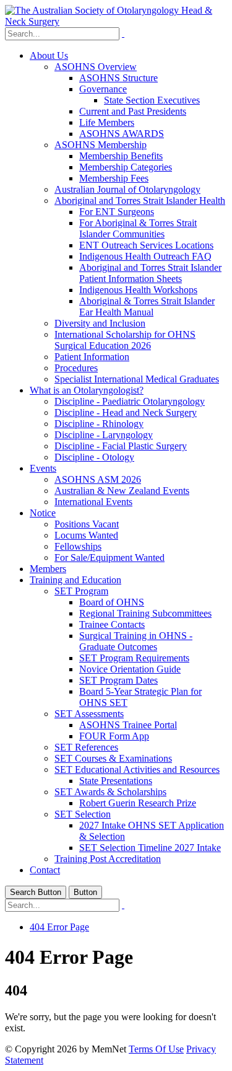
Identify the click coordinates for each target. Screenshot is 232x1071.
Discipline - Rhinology (99, 423)
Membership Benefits (121, 156)
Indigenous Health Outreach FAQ (145, 256)
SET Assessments (89, 713)
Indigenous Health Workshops (138, 289)
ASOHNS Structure (118, 78)
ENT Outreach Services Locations (146, 245)
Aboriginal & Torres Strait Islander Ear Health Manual (147, 306)
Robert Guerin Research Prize (137, 803)
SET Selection (82, 814)
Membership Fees (113, 178)
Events (43, 468)
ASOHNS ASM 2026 (97, 479)
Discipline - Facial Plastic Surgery (120, 446)
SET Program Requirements (134, 658)
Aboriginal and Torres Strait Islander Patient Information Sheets (150, 273)
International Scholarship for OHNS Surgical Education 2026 (124, 340)
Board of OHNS (111, 602)
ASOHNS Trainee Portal (128, 725)
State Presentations (115, 780)
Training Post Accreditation (107, 858)
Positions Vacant (86, 524)
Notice (43, 513)
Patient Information (91, 356)
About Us (49, 55)
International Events (93, 501)
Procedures (76, 368)
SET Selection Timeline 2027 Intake (150, 847)
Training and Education (75, 580)
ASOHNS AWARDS (121, 133)
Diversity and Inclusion (99, 323)
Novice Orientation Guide (130, 669)
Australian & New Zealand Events (121, 490)
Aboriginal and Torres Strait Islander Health (139, 200)
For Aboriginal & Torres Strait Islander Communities (138, 228)
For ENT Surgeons (116, 211)
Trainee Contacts (112, 624)
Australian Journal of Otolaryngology (127, 189)
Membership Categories (125, 167)
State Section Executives (152, 100)
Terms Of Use (156, 1049)
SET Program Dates (118, 680)
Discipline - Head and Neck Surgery (125, 412)
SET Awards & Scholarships (110, 792)
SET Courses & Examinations (113, 758)
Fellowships (77, 546)
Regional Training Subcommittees (145, 613)
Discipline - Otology (94, 457)
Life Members (106, 122)
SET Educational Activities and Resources (137, 769)
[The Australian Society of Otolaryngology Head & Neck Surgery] (116, 21)
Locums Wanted (86, 535)
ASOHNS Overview (95, 66)
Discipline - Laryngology (103, 435)
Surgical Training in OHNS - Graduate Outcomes (135, 641)
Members (48, 568)
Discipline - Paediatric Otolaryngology (129, 401)
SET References (86, 747)
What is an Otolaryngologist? (87, 390)
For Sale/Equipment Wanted (109, 557)
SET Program (81, 591)
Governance (103, 89)
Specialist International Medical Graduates (136, 379)
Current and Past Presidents (132, 111)
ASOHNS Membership (100, 144)
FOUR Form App (114, 736)
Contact (45, 870)
